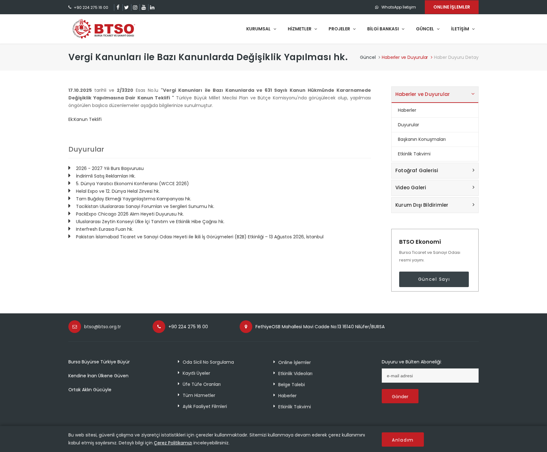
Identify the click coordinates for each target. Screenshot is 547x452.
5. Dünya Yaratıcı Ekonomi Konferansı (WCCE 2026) (132, 183)
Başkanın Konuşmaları (422, 139)
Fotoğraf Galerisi (416, 170)
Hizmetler (300, 29)
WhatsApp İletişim (398, 7)
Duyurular (408, 125)
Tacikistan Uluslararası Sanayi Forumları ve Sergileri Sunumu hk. (145, 206)
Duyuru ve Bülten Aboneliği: (412, 362)
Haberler (407, 110)
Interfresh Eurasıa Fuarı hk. (104, 229)
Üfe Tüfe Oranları (202, 384)
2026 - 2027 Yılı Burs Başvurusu (110, 168)
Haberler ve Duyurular (405, 57)
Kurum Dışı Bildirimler (421, 205)
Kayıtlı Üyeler (196, 373)
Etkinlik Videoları (295, 373)
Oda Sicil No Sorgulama (208, 362)
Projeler (340, 29)
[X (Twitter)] (126, 7)
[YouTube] (143, 7)
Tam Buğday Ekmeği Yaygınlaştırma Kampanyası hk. (133, 199)
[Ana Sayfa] (103, 29)
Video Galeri (410, 187)
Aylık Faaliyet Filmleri (205, 406)
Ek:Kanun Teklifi (85, 119)
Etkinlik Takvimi (414, 154)
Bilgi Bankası (383, 29)
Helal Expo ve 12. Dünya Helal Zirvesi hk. (118, 191)
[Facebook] (118, 7)
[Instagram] (135, 7)
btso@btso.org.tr (102, 326)
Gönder (400, 396)
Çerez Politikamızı (173, 443)
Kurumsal (259, 29)
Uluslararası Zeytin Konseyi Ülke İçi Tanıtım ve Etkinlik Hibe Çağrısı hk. (150, 221)
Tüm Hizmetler (199, 395)
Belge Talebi (291, 384)
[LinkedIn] (152, 7)
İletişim (460, 29)
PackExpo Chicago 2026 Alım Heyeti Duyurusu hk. (130, 214)
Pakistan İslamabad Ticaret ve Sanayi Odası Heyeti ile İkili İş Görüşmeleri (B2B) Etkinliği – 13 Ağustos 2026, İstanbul (200, 237)
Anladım (403, 440)
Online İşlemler (294, 362)
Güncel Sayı (434, 279)
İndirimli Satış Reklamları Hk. (105, 176)
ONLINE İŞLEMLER (451, 7)
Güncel (425, 29)
